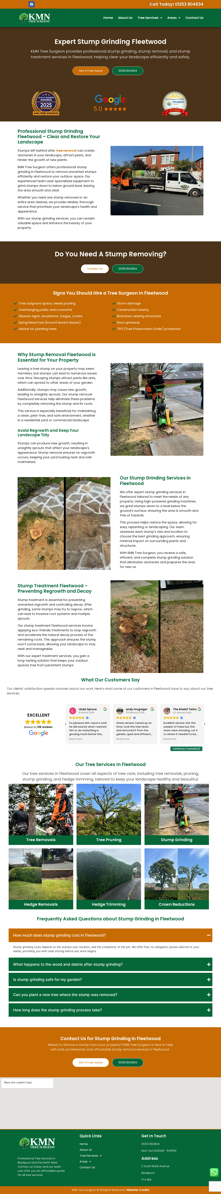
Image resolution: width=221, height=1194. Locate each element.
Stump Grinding (177, 840)
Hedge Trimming (109, 904)
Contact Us (194, 18)
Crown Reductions (177, 904)
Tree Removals (41, 840)
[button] (204, 724)
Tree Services (148, 18)
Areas (172, 18)
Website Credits (138, 1190)
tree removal (66, 150)
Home (108, 18)
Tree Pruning (109, 840)
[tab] (110, 935)
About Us (125, 18)
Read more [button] (75, 739)
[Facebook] (31, 4)
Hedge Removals (41, 904)
